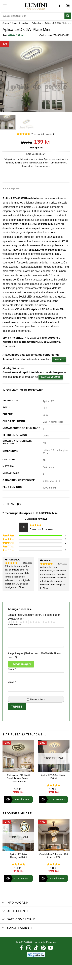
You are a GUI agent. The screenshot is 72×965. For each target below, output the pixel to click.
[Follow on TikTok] (36, 948)
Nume (12, 669)
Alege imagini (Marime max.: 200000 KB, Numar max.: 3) (34, 655)
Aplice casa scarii (52, 159)
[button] (5, 6)
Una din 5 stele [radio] (9, 622)
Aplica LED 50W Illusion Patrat (53, 777)
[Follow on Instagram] (28, 948)
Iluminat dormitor (58, 162)
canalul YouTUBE (50, 377)
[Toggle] (3, 902)
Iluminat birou (21, 162)
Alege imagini (22, 664)
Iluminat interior (42, 166)
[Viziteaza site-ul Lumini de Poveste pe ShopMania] (36, 954)
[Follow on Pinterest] (43, 948)
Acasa (6, 23)
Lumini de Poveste (45, 942)
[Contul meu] (59, 6)
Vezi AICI (59, 359)
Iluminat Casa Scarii (39, 162)
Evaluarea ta (15, 618)
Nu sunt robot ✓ (37, 699)
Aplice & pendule (20, 23)
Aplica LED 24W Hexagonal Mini (18, 855)
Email (12, 682)
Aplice (27, 159)
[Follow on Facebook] (21, 948)
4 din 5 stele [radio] (34, 622)
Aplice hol (36, 23)
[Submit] (67, 16)
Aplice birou (37, 159)
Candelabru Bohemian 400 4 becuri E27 (53, 855)
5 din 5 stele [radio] (48, 622)
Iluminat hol (27, 166)
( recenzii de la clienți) (43, 134)
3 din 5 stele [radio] (23, 622)
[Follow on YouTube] (50, 948)
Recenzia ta (14, 624)
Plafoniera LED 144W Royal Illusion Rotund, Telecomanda (18, 778)
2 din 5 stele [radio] (14, 622)
